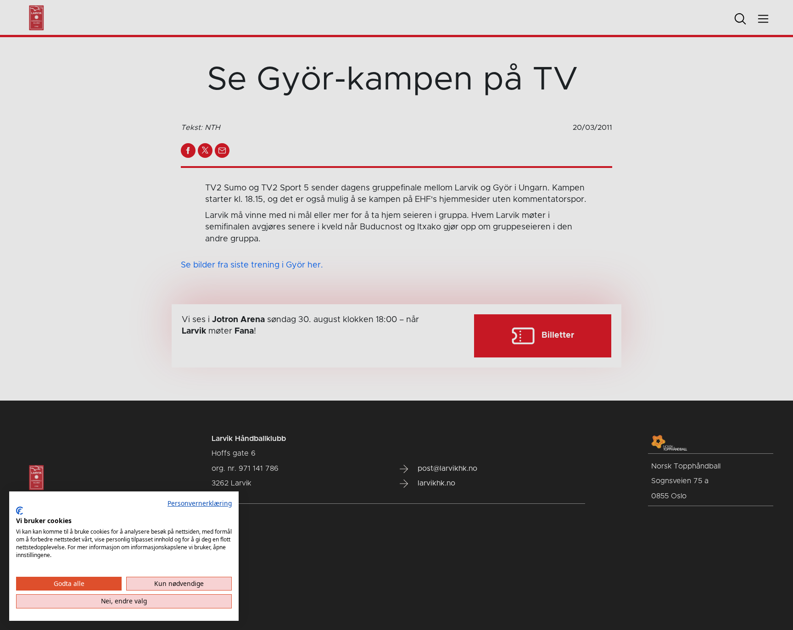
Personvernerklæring (200, 503)
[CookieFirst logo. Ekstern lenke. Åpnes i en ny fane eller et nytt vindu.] (19, 511)
